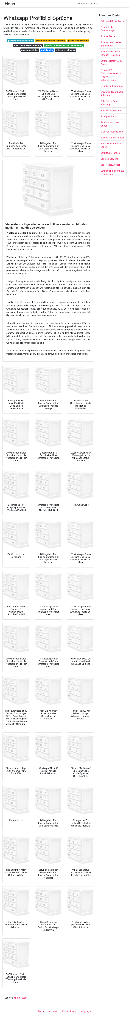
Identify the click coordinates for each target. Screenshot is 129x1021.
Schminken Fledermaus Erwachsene (112, 172)
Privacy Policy (69, 1011)
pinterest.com (20, 997)
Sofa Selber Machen (111, 110)
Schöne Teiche (108, 36)
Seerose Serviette (109, 158)
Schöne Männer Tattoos (112, 137)
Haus (10, 3)
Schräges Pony (108, 116)
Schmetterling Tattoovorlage (107, 28)
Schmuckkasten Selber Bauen (112, 62)
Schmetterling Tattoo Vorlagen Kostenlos (111, 53)
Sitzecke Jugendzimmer (112, 131)
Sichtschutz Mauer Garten (110, 124)
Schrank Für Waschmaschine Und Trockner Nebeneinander (111, 74)
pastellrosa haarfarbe (78, 40)
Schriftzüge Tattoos (110, 152)
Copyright (86, 1011)
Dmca (41, 1011)
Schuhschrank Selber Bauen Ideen (111, 44)
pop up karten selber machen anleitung (64, 45)
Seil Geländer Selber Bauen (111, 145)
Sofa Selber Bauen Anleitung (110, 103)
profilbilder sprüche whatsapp (50, 40)
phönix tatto (47, 50)
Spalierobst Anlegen (111, 164)
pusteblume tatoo (29, 50)
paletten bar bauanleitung (20, 40)
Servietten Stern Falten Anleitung (112, 93)
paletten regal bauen (66, 50)
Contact (53, 1011)
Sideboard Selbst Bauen (113, 21)
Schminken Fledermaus (112, 85)
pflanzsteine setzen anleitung (28, 45)
